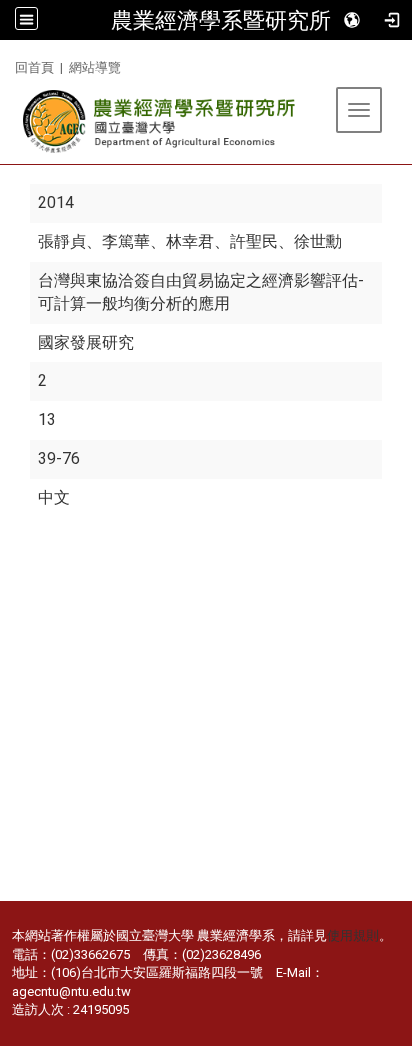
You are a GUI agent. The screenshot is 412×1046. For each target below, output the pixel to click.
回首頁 (34, 67)
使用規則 (353, 935)
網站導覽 (95, 67)
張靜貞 (62, 241)
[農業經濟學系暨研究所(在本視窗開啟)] (160, 121)
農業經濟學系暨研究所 (221, 20)
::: (7, 64)
